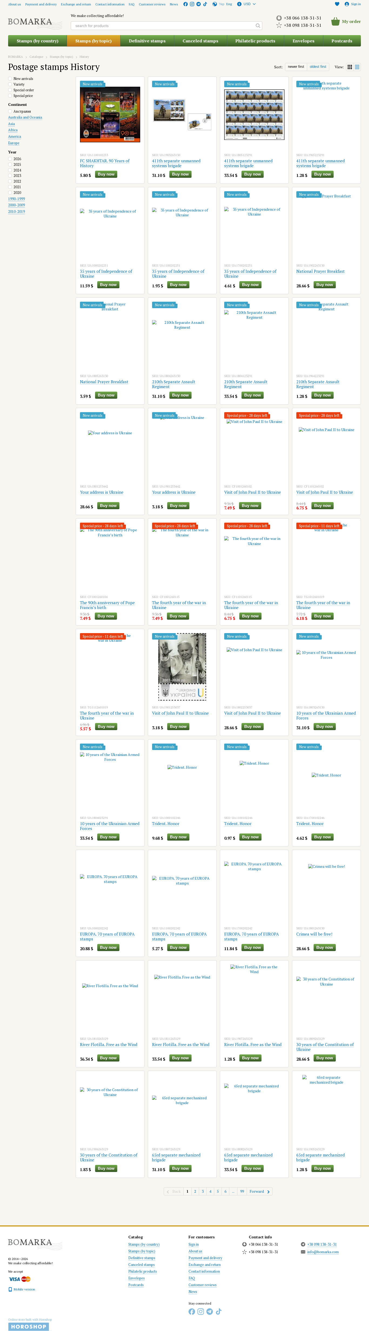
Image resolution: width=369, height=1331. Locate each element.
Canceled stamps (200, 41)
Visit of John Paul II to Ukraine (252, 492)
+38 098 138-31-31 (302, 25)
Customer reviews (152, 4)
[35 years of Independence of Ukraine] (110, 225)
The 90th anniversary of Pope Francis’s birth (107, 605)
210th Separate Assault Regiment (173, 384)
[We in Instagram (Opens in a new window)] (192, 4)
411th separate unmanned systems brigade (176, 163)
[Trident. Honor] (182, 777)
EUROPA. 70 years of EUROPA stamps (107, 936)
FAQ (132, 4)
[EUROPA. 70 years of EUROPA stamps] (110, 888)
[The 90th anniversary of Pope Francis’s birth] (110, 556)
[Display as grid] (350, 66)
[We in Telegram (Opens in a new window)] (198, 4)
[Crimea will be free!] (326, 888)
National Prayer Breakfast (320, 271)
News (174, 4)
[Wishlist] (337, 4)
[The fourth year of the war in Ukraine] (182, 556)
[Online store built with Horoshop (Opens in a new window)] (30, 1324)
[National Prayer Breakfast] (326, 225)
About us (14, 4)
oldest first (318, 67)
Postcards (341, 41)
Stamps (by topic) (93, 41)
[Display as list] (357, 66)
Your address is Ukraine (101, 492)
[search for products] (258, 25)
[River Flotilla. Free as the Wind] (110, 998)
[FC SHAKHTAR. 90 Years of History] (110, 114)
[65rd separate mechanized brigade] (182, 1108)
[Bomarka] (35, 1242)
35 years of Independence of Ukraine (106, 273)
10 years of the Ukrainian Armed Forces (326, 715)
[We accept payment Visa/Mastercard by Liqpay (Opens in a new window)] (19, 1279)
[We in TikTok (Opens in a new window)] (205, 4)
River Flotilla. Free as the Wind (108, 1044)
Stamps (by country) (37, 41)
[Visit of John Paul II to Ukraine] (254, 446)
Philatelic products (255, 41)
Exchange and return (76, 4)
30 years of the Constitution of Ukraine (325, 1047)
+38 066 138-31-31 (302, 18)
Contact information (110, 4)
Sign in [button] (194, 1244)
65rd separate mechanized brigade (176, 1157)
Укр (221, 4)
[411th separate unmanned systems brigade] (182, 114)
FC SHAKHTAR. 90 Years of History (104, 163)
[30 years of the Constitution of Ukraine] (326, 998)
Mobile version (24, 1289)
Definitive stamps (147, 41)
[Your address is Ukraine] (110, 446)
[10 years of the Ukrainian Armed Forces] (326, 667)
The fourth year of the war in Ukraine (179, 605)
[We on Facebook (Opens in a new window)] (185, 4)
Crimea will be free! (314, 934)
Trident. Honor (165, 823)
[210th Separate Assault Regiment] (182, 335)
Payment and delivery (41, 4)
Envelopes (303, 41)
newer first (296, 67)
